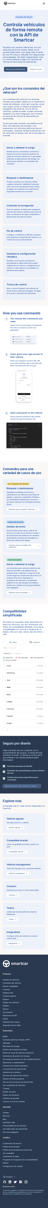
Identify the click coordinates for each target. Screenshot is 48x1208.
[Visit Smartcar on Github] (4, 1182)
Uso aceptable (8, 1153)
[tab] (24, 331)
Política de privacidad (11, 1147)
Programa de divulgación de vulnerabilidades (20, 1160)
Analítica (6, 1006)
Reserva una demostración (15, 69)
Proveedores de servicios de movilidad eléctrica (21, 1059)
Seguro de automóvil (11, 1095)
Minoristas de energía (11, 1046)
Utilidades (6, 1043)
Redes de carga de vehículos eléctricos (18, 1053)
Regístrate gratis (36, 69)
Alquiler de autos (9, 1092)
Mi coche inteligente (10, 1132)
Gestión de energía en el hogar (15, 1049)
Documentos (7, 1012)
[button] (43, 3)
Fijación (6, 1009)
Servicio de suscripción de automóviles (18, 1082)
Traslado (6, 1088)
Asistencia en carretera (12, 1072)
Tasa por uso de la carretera (14, 1101)
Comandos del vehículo (12, 983)
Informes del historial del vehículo (16, 1075)
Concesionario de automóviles (14, 1069)
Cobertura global (9, 996)
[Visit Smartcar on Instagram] (26, 1182)
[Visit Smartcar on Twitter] (15, 1182)
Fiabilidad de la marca (11, 1022)
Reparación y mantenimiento (14, 1062)
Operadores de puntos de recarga (16, 1056)
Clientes (6, 1113)
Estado (5, 1019)
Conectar (6, 989)
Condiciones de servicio (12, 1143)
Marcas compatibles (10, 986)
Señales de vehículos (11, 980)
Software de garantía (11, 1098)
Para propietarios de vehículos (14, 1126)
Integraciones (8, 993)
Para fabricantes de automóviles (15, 1129)
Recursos (6, 1116)
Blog (4, 1119)
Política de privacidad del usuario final (17, 1150)
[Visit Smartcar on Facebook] (20, 1182)
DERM (5, 1036)
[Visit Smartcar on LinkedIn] (10, 1182)
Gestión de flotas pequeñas (13, 1079)
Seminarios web (9, 1122)
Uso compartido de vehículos (14, 1085)
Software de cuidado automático (15, 1066)
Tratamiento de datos (11, 1156)
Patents (6, 1163)
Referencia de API (10, 1015)
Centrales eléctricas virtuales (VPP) (16, 1040)
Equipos (6, 999)
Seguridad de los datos (12, 1025)
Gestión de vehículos (11, 1002)
